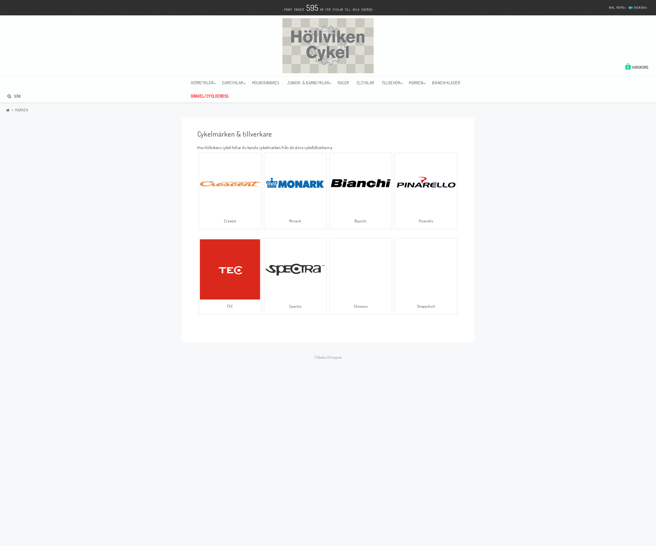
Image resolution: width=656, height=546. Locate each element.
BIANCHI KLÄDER (446, 82)
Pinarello (426, 221)
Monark (295, 221)
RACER (343, 82)
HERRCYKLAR (202, 82)
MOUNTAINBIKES (266, 82)
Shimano (361, 306)
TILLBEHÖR (391, 82)
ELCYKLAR (365, 82)
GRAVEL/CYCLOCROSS (210, 96)
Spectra (295, 306)
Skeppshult (426, 306)
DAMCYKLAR (232, 82)
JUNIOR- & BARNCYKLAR (308, 82)
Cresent (230, 221)
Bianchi (361, 221)
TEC (230, 306)
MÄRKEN (416, 82)
